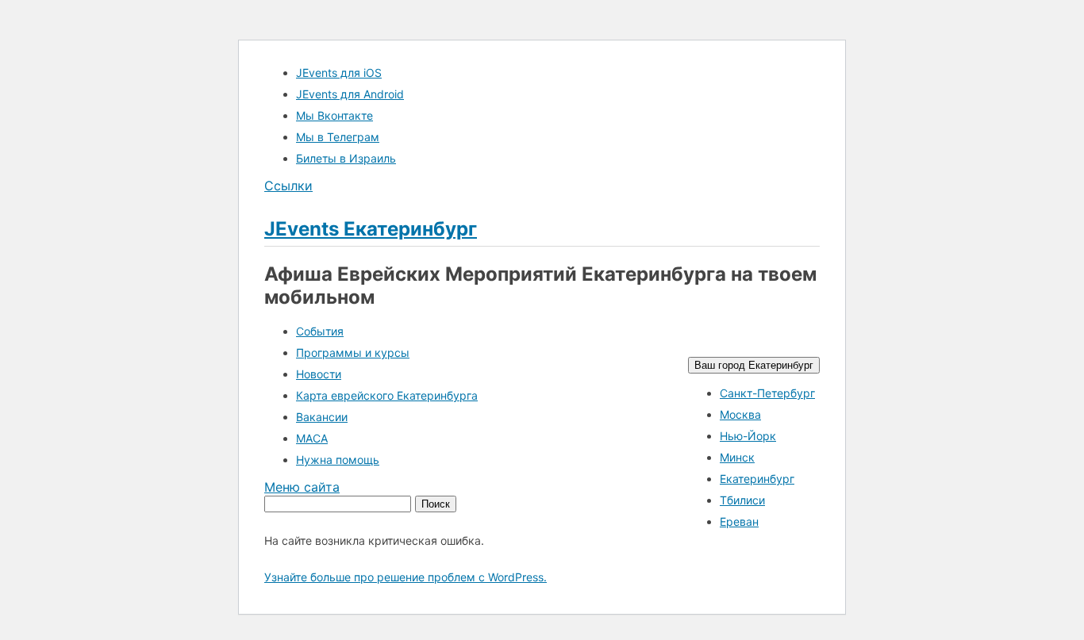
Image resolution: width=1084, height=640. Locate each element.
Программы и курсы (352, 352)
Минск (737, 457)
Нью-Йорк (748, 436)
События (320, 331)
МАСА (312, 438)
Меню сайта (302, 487)
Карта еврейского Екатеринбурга (387, 395)
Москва (740, 414)
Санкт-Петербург (767, 393)
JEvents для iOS (339, 72)
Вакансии (322, 416)
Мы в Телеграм (337, 137)
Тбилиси (742, 500)
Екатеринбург (757, 478)
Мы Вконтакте (334, 115)
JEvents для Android (350, 94)
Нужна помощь (337, 459)
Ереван (739, 521)
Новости (318, 374)
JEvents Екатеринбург (370, 228)
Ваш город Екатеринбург (753, 365)
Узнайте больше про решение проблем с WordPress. (405, 577)
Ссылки (288, 186)
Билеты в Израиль (346, 158)
